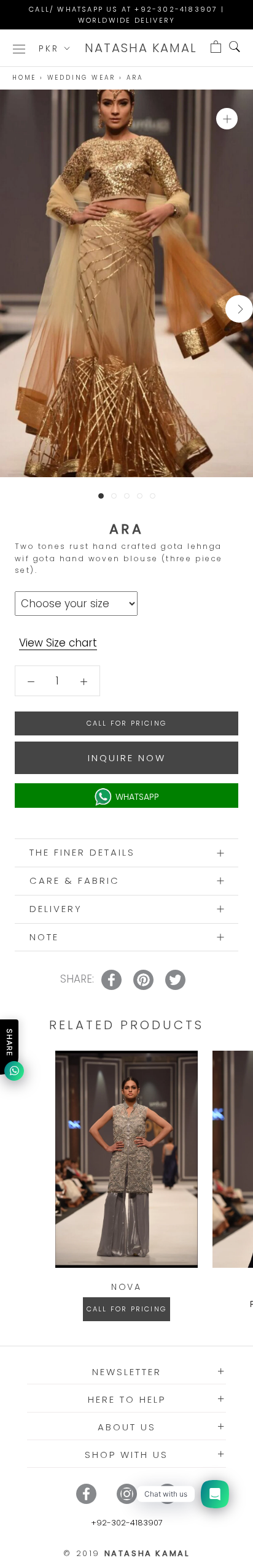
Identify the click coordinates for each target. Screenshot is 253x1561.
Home (24, 77)
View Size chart (58, 642)
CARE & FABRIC (74, 880)
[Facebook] (86, 1494)
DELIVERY (55, 908)
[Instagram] (127, 1494)
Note (44, 936)
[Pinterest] (167, 1494)
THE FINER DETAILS (82, 852)
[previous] (14, 309)
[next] (239, 309)
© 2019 (126, 1553)
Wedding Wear (81, 77)
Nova (126, 1287)
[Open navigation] (19, 48)
